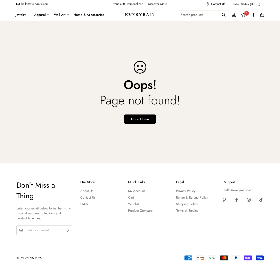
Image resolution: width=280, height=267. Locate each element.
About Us (86, 190)
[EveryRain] (140, 14)
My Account (136, 190)
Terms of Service (187, 210)
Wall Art (59, 14)
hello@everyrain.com (238, 190)
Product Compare (140, 210)
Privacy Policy (185, 190)
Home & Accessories (89, 14)
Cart (131, 197)
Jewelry (21, 14)
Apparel (40, 14)
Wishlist (133, 204)
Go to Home (140, 119)
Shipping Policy (187, 204)
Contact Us (87, 197)
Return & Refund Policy (192, 197)
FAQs (84, 204)
